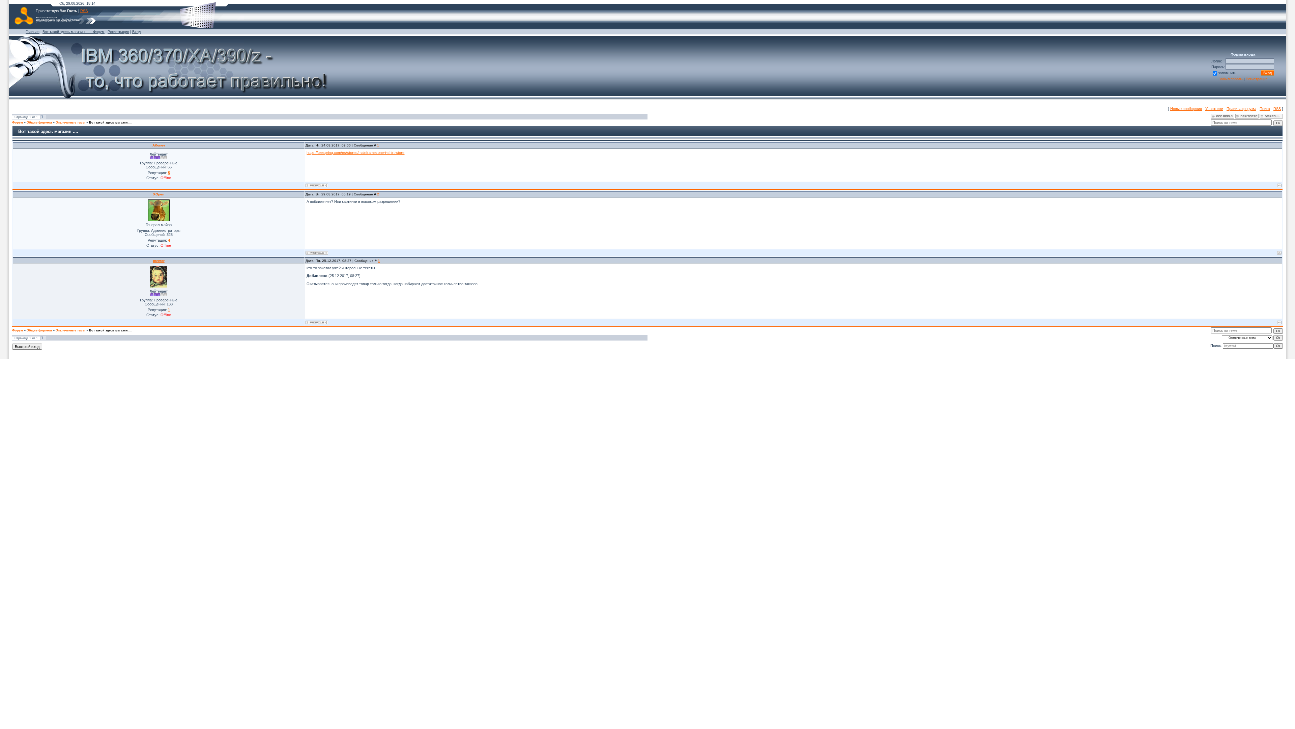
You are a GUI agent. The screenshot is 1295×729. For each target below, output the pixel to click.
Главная (32, 32)
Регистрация (118, 32)
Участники (1214, 109)
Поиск (1265, 109)
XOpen (158, 194)
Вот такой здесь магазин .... (111, 122)
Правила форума (1241, 109)
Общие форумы (39, 122)
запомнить (1227, 73)
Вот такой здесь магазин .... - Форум (73, 32)
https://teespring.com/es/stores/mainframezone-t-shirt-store (355, 153)
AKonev (158, 145)
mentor (159, 261)
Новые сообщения (1186, 109)
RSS (84, 11)
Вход (136, 32)
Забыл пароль (1230, 79)
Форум (17, 122)
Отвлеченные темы (70, 122)
